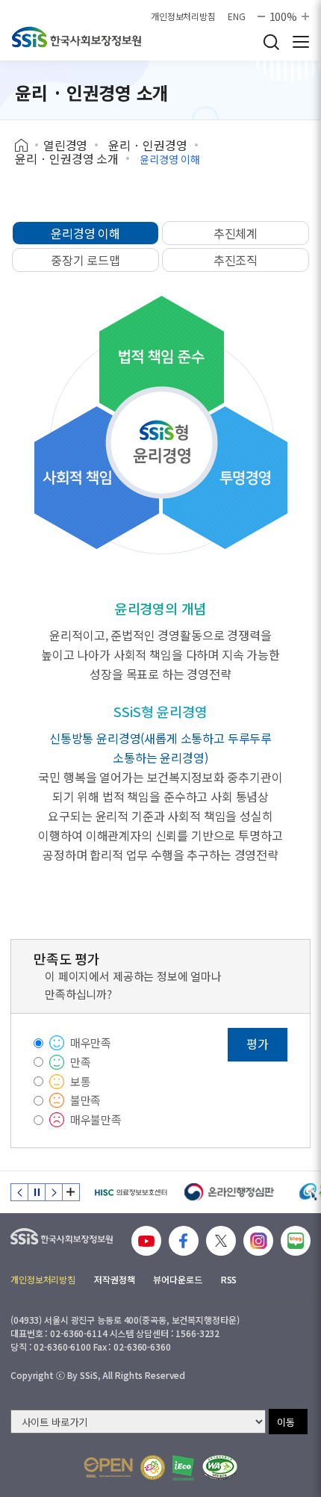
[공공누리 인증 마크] (108, 1467)
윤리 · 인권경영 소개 (67, 158)
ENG (237, 16)
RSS (229, 1279)
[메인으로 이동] (76, 37)
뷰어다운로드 (177, 1279)
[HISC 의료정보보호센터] (130, 1192)
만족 (80, 1062)
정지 (37, 1192)
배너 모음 (71, 1192)
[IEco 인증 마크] (183, 1468)
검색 (271, 42)
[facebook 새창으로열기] (184, 1241)
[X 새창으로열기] (221, 1241)
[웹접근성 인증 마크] (220, 1467)
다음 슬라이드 (54, 1192)
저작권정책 (114, 1279)
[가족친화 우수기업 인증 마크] (152, 1467)
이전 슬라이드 (19, 1192)
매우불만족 (96, 1119)
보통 (80, 1081)
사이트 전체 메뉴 (301, 42)
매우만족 (90, 1042)
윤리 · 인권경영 (147, 145)
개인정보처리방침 (183, 16)
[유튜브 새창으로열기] (146, 1241)
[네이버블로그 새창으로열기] (296, 1241)
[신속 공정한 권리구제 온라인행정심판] (229, 1192)
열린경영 (65, 145)
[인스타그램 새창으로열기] (258, 1241)
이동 (286, 1422)
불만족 (86, 1100)
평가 (257, 1044)
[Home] (26, 145)
